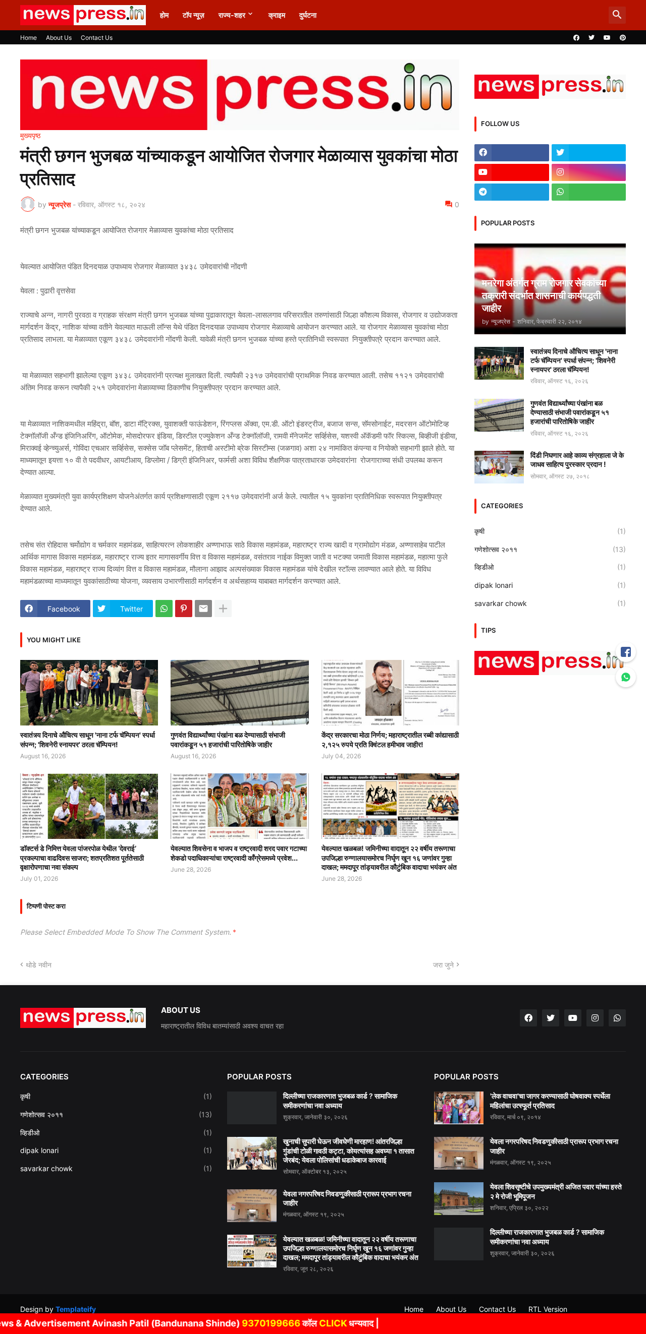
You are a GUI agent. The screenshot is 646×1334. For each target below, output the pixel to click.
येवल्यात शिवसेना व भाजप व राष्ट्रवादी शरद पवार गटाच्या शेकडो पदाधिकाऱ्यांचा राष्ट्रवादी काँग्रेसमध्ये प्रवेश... (239, 853)
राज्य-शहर (232, 15)
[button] (617, 15)
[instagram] (589, 172)
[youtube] (607, 38)
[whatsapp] (589, 192)
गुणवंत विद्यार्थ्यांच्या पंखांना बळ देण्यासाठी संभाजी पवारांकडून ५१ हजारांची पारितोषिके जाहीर (228, 739)
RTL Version (547, 1309)
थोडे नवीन (38, 964)
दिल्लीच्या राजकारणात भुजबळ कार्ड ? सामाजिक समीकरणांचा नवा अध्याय (340, 1100)
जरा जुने (443, 964)
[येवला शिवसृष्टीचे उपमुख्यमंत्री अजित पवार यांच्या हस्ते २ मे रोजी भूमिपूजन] (458, 1198)
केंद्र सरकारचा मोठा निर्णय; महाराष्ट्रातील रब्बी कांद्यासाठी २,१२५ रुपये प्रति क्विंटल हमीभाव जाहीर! (390, 739)
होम (164, 15)
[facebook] (576, 38)
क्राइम (276, 15)
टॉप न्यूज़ (193, 15)
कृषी (550, 531)
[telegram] (511, 192)
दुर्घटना (307, 15)
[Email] (203, 608)
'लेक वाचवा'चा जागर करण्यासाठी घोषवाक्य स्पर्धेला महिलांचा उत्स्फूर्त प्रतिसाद (550, 1100)
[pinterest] (623, 38)
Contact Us (97, 37)
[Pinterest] (183, 608)
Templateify (76, 1309)
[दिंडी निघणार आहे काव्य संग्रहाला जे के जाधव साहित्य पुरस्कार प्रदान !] (499, 467)
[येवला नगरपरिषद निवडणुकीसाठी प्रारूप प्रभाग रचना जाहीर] (252, 1205)
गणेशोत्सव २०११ (550, 549)
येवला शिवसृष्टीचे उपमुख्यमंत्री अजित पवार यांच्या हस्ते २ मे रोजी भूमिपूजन (556, 1191)
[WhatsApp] (164, 608)
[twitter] (591, 38)
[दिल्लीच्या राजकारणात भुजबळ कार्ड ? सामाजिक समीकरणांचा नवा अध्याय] (252, 1108)
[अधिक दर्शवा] (223, 608)
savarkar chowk (550, 603)
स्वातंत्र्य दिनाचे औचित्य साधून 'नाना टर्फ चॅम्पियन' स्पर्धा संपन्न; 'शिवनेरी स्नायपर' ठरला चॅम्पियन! (87, 739)
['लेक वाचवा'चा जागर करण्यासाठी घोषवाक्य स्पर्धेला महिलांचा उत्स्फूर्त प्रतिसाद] (458, 1108)
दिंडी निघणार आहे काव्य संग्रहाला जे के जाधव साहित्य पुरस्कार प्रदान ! (577, 459)
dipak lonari (550, 585)
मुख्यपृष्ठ (30, 135)
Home (28, 37)
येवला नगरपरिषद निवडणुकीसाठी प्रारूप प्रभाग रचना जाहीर (347, 1198)
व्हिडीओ (550, 567)
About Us (59, 37)
